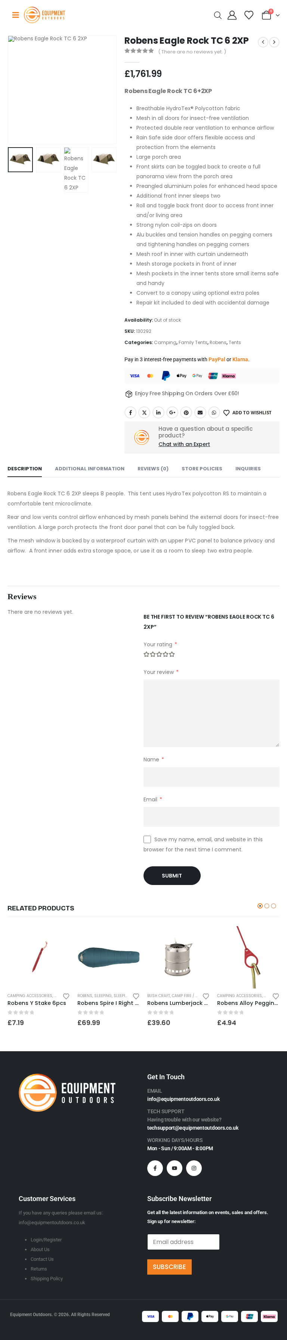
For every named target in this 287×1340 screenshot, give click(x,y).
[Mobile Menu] (15, 15)
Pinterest (186, 412)
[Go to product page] (38, 957)
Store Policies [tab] (202, 468)
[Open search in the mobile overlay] (218, 15)
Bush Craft (158, 996)
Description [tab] (24, 468)
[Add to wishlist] (66, 996)
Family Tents (193, 342)
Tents (235, 342)
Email (200, 412)
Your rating (160, 644)
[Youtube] (174, 1168)
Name (154, 759)
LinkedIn (158, 412)
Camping (165, 342)
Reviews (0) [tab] (153, 468)
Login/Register (46, 1239)
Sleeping (103, 996)
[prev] (263, 42)
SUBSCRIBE (169, 1266)
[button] (16, 90)
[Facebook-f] (155, 1168)
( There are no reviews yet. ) (192, 51)
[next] (274, 42)
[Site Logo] (44, 15)
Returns (39, 1269)
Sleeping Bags (128, 996)
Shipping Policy (47, 1278)
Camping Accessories (29, 996)
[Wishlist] (248, 15)
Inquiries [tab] (248, 468)
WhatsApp (214, 412)
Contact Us (42, 1259)
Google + (172, 412)
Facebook (130, 412)
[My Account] (232, 15)
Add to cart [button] (57, 938)
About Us (40, 1249)
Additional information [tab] (89, 468)
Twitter (144, 412)
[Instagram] (194, 1168)
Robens (218, 342)
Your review (161, 672)
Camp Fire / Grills (190, 996)
